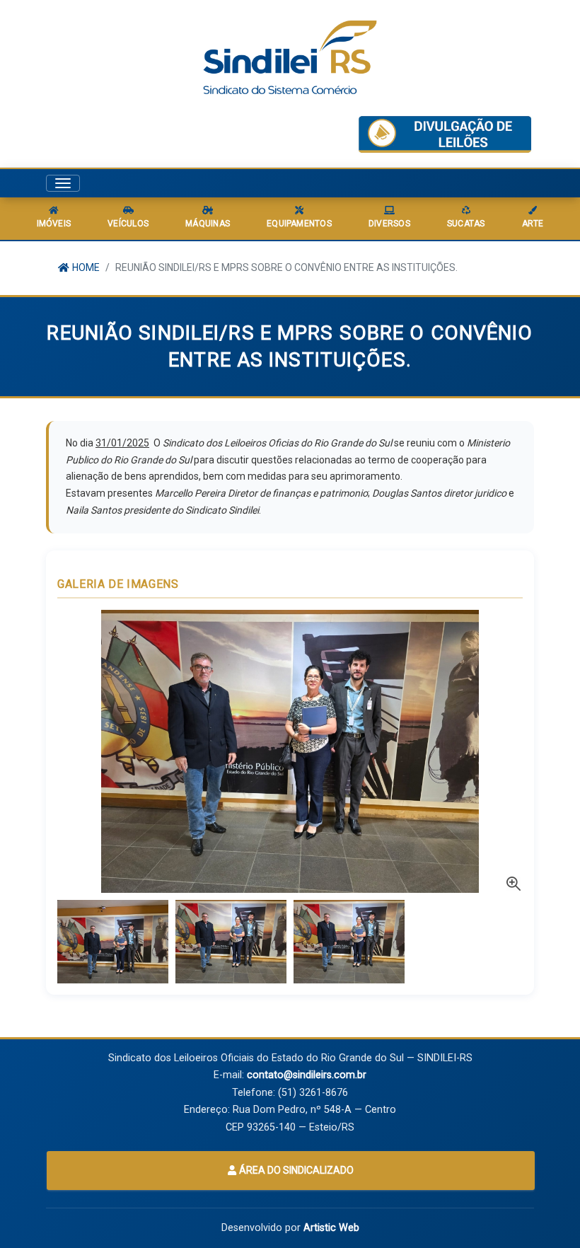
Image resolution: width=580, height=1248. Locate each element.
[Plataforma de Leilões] (445, 134)
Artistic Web (331, 1228)
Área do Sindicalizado (295, 1170)
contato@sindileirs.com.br (306, 1075)
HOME (85, 267)
